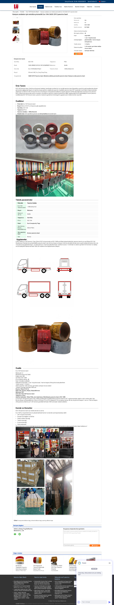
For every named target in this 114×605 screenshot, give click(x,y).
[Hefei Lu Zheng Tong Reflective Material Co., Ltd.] (18, 6)
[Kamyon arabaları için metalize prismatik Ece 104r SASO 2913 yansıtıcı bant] (17, 22)
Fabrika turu (58, 7)
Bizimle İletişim (80, 7)
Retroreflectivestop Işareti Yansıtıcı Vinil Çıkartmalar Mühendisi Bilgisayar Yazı (63, 592)
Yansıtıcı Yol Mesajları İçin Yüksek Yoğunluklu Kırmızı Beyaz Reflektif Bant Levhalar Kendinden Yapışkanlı (43, 587)
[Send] (109, 602)
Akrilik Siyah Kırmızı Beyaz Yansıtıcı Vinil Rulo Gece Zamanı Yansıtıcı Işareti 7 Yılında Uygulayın (63, 597)
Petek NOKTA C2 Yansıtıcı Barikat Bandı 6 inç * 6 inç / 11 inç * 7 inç (22, 586)
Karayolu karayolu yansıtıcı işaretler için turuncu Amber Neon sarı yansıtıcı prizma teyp (43, 597)
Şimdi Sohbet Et (92, 1)
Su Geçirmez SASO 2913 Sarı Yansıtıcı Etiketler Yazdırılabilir (56, 568)
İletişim (96, 545)
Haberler (89, 7)
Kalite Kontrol (68, 7)
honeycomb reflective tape (24, 520)
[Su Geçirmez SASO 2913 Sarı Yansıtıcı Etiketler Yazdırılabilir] (57, 560)
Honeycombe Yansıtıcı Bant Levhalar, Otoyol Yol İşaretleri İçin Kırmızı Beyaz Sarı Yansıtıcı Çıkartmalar (43, 583)
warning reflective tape (47, 520)
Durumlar (97, 7)
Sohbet (79, 53)
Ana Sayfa (33, 7)
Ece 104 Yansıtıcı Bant (32, 12)
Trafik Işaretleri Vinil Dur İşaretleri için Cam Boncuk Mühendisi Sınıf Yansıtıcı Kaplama (64, 587)
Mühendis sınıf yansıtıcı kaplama (62, 578)
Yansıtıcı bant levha (40, 577)
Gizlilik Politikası (20, 603)
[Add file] (78, 602)
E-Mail (50, 601)
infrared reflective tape (36, 520)
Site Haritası (56, 601)
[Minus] (109, 563)
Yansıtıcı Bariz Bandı (20, 577)
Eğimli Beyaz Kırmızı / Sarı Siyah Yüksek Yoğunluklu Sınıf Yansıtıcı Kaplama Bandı (42, 592)
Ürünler (40, 7)
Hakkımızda (48, 7)
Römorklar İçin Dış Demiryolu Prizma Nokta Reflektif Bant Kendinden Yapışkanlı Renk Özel (23, 583)
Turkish (103, 1)
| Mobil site (63, 601)
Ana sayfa (15, 12)
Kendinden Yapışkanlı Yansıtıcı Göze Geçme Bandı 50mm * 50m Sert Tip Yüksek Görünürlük (21, 570)
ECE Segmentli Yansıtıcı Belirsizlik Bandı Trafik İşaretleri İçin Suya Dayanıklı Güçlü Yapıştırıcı (38, 570)
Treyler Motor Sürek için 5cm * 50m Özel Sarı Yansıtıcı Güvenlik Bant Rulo (23, 590)
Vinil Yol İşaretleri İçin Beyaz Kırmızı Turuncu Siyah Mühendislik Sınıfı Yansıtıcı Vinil (63, 583)
